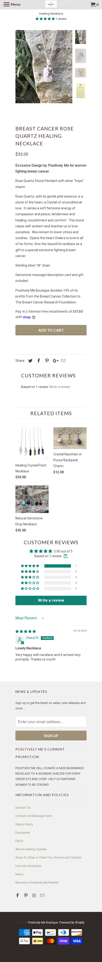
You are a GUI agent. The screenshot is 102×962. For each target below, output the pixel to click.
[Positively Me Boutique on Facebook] (18, 895)
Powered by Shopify (71, 922)
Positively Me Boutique (43, 922)
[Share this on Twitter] (29, 360)
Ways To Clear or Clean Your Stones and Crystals (48, 857)
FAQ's (19, 841)
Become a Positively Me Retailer (37, 882)
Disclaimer (22, 832)
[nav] (12, 4)
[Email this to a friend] (62, 360)
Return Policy (24, 824)
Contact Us (23, 807)
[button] (46, 19)
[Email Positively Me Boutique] (42, 895)
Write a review (59, 387)
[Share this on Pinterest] (46, 360)
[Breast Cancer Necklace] (43, 66)
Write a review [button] (51, 600)
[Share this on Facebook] (38, 360)
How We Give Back (28, 866)
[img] (25, 631)
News (19, 874)
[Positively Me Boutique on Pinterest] (26, 895)
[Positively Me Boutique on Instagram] (34, 895)
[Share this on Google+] (54, 360)
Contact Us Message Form (33, 816)
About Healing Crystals (31, 849)
